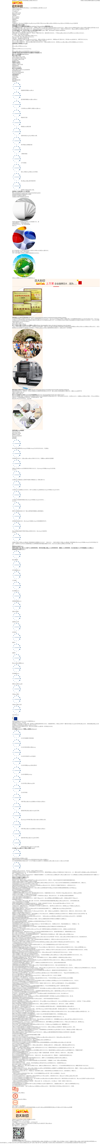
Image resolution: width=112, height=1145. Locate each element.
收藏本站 (90, 0)
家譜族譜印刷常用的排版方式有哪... (20, 1056)
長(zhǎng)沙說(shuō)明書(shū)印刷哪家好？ (23, 1010)
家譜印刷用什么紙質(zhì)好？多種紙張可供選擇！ (28, 874)
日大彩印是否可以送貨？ (19, 1074)
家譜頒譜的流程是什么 (17, 899)
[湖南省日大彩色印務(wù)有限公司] (17, 7)
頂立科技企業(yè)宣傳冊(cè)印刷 (19, 858)
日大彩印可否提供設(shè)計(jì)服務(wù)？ (24, 1077)
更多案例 (14, 438)
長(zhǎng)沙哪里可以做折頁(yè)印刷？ (23, 1023)
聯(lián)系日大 (61, 1107)
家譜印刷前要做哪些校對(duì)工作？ (21, 984)
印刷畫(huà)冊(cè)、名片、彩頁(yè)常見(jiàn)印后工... (28, 871)
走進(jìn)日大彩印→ (16, 727)
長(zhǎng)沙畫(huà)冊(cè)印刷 (48, 23)
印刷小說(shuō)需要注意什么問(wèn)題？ (58, 874)
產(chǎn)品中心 (37, 1107)
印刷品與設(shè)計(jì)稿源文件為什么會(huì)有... (23, 1059)
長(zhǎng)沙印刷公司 (36, 23)
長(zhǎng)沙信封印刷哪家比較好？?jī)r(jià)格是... (25, 1020)
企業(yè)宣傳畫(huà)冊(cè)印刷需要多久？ (23, 979)
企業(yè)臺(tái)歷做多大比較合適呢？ (22, 897)
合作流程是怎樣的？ (19, 1085)
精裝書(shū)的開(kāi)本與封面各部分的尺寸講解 (83, 874)
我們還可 (27, 52)
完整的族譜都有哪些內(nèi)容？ (21, 909)
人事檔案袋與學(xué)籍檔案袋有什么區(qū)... (22, 891)
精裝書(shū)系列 (16, 62)
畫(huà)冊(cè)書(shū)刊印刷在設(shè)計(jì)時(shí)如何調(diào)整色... (28, 969)
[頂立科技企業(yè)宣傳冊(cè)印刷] (16, 857)
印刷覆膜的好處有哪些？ (18, 1067)
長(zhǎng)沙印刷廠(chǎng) (25, 23)
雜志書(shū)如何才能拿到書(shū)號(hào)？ (23, 886)
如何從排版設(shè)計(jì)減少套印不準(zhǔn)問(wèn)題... (25, 884)
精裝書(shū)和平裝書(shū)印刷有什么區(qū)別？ (25, 1069)
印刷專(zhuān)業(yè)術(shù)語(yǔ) (20, 1036)
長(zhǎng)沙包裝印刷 (73, 23)
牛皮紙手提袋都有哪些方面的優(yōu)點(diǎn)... (23, 958)
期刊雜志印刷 (15, 60)
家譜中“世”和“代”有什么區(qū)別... (20, 920)
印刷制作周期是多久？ (20, 1082)
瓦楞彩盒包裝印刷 (16, 73)
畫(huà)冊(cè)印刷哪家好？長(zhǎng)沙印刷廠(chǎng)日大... (27, 933)
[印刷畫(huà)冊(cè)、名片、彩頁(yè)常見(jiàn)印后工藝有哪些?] (16, 870)
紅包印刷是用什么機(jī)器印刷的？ (22, 976)
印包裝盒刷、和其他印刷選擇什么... (21, 1046)
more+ (33, 848)
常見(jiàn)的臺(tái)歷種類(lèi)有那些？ (21, 1043)
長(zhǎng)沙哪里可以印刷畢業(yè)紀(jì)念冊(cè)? (23, 1012)
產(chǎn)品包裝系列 (17, 68)
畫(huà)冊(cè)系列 (16, 55)
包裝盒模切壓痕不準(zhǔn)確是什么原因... (22, 945)
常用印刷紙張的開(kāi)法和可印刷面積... (21, 889)
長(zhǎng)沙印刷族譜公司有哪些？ (21, 1000)
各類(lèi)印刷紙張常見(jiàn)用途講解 (20, 902)
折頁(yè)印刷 (15, 77)
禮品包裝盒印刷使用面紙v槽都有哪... (20, 917)
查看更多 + (14, 81)
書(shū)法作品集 (63, 861)
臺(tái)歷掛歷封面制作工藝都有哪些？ (23, 961)
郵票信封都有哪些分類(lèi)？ (19, 879)
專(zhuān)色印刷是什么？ (19, 927)
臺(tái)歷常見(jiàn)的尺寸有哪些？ (21, 1007)
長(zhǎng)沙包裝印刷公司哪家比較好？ (23, 971)
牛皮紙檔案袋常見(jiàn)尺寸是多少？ (22, 943)
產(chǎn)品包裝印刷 (17, 436)
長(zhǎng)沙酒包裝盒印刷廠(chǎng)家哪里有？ (24, 1015)
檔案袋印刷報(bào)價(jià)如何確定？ (23, 989)
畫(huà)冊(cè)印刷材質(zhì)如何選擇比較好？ (24, 938)
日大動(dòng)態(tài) (18, 848)
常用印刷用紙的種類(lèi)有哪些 (19, 1033)
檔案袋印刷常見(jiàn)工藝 (18, 930)
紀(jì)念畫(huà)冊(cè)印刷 (18, 59)
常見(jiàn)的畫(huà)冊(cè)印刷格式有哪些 (22, 935)
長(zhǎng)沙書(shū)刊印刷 (61, 23)
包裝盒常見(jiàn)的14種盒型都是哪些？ (22, 964)
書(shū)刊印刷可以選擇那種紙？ (21, 1054)
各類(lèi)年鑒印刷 (16, 63)
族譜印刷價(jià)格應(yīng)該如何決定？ (23, 997)
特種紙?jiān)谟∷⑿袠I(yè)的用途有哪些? (21, 1048)
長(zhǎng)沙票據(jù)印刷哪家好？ (22, 1002)
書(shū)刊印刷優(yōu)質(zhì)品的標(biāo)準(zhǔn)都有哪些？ (28, 904)
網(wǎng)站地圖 (96, 0)
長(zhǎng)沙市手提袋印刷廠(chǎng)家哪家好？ (25, 982)
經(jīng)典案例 (44, 1107)
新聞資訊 (50, 1107)
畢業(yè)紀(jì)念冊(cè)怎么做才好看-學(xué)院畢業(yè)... (25, 1038)
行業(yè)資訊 (27, 848)
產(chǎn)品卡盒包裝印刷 (18, 72)
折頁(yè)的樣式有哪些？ (19, 1061)
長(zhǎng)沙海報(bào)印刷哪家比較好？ (22, 1025)
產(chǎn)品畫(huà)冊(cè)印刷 (19, 58)
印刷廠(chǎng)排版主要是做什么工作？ (24, 915)
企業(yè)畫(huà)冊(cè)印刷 (18, 57)
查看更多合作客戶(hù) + (19, 549)
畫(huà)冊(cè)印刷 (16, 433)
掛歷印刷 (14, 78)
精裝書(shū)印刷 (16, 434)
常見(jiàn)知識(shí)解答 (18, 877)
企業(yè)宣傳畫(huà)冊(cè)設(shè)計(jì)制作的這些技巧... (25, 953)
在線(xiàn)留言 (84, 0)
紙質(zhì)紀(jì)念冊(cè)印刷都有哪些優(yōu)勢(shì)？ (26, 956)
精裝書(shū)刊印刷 (16, 67)
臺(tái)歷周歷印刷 (16, 80)
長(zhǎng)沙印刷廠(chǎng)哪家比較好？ (23, 1030)
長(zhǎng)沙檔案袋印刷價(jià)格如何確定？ (23, 1018)
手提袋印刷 (15, 76)
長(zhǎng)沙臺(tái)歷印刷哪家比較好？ (22, 1005)
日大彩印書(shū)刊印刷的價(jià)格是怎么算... (22, 1079)
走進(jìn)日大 (55, 1107)
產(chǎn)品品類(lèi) (20, 54)
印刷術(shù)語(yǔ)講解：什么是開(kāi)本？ (25, 894)
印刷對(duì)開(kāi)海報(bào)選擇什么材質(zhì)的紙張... (25, 881)
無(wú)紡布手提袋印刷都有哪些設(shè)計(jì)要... (23, 966)
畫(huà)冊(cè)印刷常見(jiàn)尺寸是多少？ (24, 940)
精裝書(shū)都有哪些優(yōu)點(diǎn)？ (21, 912)
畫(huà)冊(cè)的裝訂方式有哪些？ (21, 1064)
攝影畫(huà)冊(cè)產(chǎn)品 (49, 861)
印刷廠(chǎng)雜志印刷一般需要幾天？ (22, 994)
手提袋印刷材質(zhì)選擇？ (21, 1051)
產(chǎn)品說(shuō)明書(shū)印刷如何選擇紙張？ (26, 987)
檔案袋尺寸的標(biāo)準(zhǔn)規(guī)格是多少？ (26, 951)
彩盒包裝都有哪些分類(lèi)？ (21, 922)
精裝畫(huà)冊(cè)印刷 (17, 64)
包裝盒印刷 (31, 1107)
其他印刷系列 (15, 75)
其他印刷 (14, 437)
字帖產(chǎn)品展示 (35, 861)
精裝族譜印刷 (15, 66)
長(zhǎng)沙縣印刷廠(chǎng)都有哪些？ (22, 974)
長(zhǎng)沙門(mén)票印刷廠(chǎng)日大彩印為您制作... (25, 992)
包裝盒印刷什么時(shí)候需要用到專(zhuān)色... (23, 925)
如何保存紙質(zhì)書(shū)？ (20, 861)
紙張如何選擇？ (16, 1072)
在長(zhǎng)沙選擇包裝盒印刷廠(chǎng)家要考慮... (24, 948)
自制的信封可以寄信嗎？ (20, 907)
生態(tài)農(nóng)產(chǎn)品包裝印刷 (21, 69)
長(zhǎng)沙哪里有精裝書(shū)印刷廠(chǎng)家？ (26, 1028)
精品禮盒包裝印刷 (16, 71)
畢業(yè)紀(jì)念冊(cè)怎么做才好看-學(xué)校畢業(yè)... (25, 1041)
